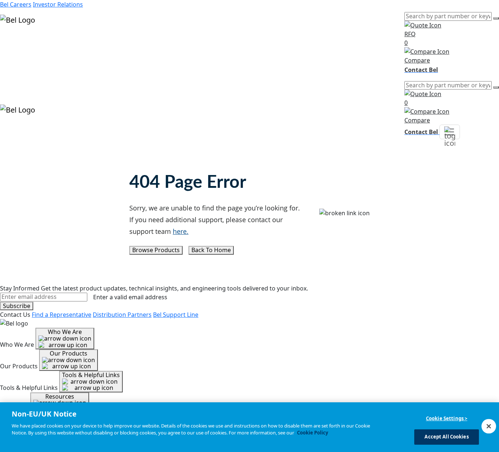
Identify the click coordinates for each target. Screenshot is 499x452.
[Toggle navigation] (449, 132)
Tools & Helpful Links (91, 375)
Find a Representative (61, 315)
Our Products (68, 353)
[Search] (496, 18)
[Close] (488, 426)
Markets (11, 50)
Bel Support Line (175, 315)
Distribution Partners (122, 315)
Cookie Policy (312, 432)
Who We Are (65, 332)
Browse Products (156, 250)
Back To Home (211, 250)
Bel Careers (15, 4)
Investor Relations (58, 4)
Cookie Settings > (446, 418)
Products (12, 41)
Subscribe (16, 306)
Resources (14, 58)
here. (180, 231)
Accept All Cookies (446, 436)
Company (13, 67)
